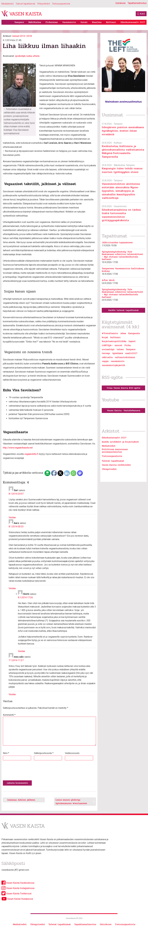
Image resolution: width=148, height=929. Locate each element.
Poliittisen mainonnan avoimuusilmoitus (115, 450)
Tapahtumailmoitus (137, 3)
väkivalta (107, 357)
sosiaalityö (108, 349)
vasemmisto (117, 361)
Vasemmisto (69, 22)
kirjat (105, 337)
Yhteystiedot (43, 3)
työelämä (117, 353)
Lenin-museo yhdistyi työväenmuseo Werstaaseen (71, 801)
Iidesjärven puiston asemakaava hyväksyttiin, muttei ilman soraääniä (123, 130)
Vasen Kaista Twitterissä (18, 893)
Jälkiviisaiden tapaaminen (117, 242)
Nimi (6, 753)
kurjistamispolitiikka (114, 341)
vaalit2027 (131, 353)
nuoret (118, 345)
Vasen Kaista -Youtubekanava (123, 410)
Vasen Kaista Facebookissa (19, 882)
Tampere (19, 22)
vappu (105, 361)
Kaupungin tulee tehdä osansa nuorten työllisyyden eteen (122, 170)
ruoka (29, 56)
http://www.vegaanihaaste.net (18, 447)
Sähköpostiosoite (43, 753)
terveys (106, 353)
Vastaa (12, 517)
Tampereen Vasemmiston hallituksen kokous (123, 269)
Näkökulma (34, 22)
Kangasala (134, 333)
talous (120, 349)
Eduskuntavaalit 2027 (133, 22)
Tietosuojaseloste (61, 3)
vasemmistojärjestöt (113, 365)
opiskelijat (20, 56)
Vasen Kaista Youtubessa (20, 899)
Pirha (127, 345)
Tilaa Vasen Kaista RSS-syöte (123, 388)
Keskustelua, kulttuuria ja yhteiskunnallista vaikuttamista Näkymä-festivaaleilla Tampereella (123, 151)
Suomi (84, 22)
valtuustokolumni (125, 357)
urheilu (36, 56)
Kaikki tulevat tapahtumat (123, 310)
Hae (142, 13)
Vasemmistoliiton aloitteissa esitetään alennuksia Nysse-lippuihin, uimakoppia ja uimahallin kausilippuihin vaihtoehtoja (121, 191)
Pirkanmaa (52, 22)
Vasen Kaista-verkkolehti (116, 465)
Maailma (96, 22)
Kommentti (9, 715)
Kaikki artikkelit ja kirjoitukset (120, 442)
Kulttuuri (111, 22)
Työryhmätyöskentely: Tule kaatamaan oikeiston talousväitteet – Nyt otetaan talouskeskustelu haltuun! (122, 255)
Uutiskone (120, 3)
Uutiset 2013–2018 (22, 36)
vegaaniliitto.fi (31, 454)
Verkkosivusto (72, 753)
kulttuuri (115, 337)
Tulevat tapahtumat (25, 3)
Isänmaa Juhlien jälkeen (21, 800)
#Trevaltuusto (110, 333)
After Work (108, 280)
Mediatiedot (7, 3)
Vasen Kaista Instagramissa (19, 888)
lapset (132, 341)
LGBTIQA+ (107, 345)
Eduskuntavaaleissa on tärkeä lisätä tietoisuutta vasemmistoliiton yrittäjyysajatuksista (121, 215)
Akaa (123, 333)
